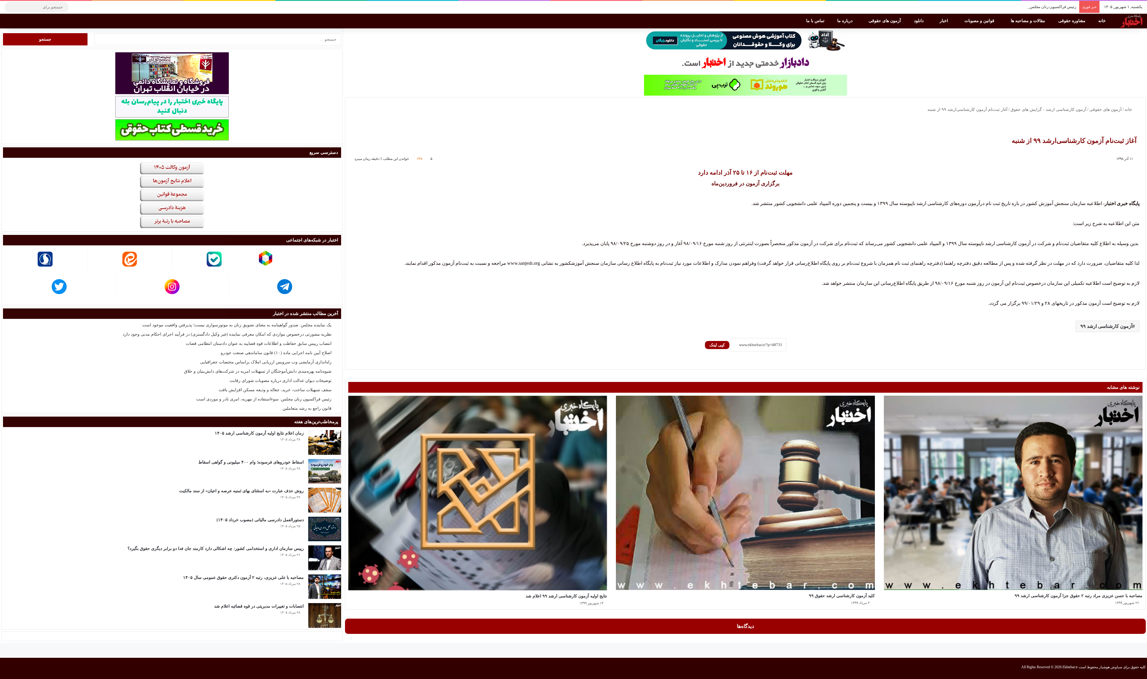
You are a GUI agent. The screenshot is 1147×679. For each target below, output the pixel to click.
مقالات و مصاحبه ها (1028, 21)
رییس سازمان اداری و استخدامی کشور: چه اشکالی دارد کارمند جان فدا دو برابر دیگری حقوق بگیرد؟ (216, 548)
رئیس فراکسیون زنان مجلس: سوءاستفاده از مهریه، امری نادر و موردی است (1014, 6)
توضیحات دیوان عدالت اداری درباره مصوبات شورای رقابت (281, 380)
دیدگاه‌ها (745, 626)
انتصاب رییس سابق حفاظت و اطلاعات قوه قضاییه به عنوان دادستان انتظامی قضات (259, 343)
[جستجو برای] (10, 7)
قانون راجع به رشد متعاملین (307, 408)
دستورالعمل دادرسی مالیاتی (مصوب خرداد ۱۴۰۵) (260, 520)
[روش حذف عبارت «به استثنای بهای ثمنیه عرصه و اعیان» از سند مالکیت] (324, 500)
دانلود (919, 21)
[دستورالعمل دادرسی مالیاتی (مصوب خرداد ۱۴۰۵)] (324, 529)
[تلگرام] (76, 7)
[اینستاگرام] (85, 7)
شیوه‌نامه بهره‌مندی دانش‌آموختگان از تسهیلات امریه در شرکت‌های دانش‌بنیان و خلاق (258, 371)
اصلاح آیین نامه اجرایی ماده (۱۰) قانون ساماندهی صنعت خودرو (276, 353)
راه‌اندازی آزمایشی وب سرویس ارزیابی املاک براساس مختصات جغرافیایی (266, 362)
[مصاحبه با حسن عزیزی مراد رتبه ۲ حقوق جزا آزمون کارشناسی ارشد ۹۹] (1013, 493)
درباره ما (845, 21)
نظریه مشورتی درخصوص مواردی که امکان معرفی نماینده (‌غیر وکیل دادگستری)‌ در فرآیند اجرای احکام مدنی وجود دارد (227, 334)
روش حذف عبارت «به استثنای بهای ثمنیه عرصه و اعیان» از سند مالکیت (241, 491)
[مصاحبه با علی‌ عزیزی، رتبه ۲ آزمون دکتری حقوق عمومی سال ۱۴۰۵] (324, 586)
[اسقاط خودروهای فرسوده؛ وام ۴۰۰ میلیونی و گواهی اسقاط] (324, 471)
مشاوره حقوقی (1072, 21)
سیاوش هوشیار (1110, 667)
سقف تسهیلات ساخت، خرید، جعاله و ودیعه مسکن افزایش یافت (275, 390)
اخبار (944, 21)
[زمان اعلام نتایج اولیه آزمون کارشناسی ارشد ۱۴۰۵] (324, 442)
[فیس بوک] (103, 7)
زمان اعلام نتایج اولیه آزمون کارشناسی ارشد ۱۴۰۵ (259, 433)
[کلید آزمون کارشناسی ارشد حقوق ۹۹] (745, 493)
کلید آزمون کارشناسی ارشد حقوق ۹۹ (842, 596)
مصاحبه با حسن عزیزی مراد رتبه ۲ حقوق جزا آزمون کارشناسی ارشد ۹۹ (1079, 596)
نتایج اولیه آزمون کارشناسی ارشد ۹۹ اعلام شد (566, 596)
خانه (1102, 21)
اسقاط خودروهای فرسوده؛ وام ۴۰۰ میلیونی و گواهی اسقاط (251, 462)
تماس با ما (816, 21)
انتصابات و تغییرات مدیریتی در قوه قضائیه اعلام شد (259, 606)
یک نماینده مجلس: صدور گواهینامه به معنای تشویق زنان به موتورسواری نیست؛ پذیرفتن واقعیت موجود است (237, 325)
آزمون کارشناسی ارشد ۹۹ (1106, 326)
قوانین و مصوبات (980, 21)
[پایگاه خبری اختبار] (1131, 21)
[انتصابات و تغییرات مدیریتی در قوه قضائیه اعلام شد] (324, 615)
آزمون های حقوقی (885, 21)
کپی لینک (717, 345)
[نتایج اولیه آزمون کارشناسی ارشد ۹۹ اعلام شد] (477, 493)
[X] (94, 7)
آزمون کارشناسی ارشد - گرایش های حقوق (1048, 109)
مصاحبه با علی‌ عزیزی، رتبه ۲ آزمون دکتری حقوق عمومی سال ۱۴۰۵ (243, 577)
